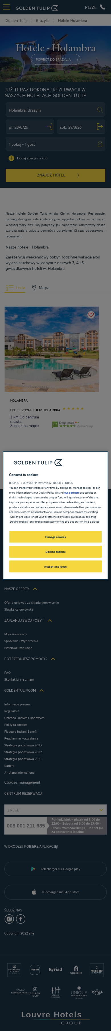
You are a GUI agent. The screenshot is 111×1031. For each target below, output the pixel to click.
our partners (71, 492)
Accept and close (55, 566)
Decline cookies (56, 551)
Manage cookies (55, 536)
